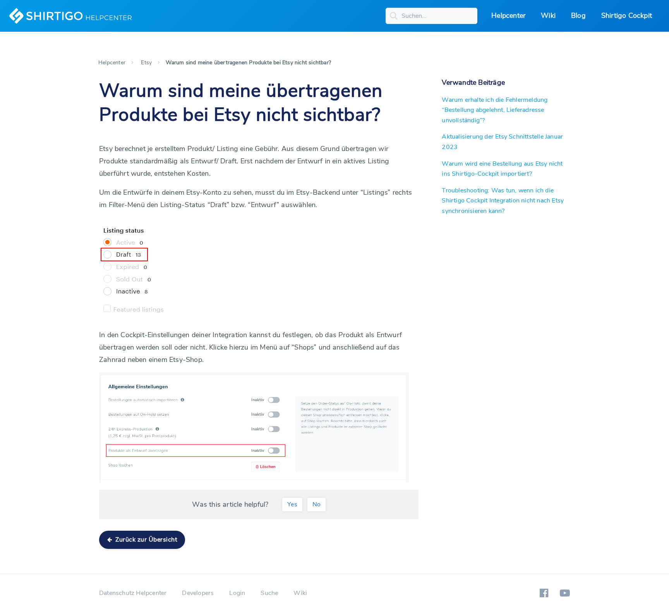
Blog (578, 15)
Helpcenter (508, 15)
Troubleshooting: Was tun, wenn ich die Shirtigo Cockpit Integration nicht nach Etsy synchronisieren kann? (503, 200)
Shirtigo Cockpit (626, 15)
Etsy (146, 62)
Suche (269, 593)
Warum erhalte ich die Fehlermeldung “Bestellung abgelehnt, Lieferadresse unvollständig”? (494, 110)
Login (237, 593)
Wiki (548, 15)
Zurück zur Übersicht (145, 539)
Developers (198, 593)
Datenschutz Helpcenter (132, 593)
